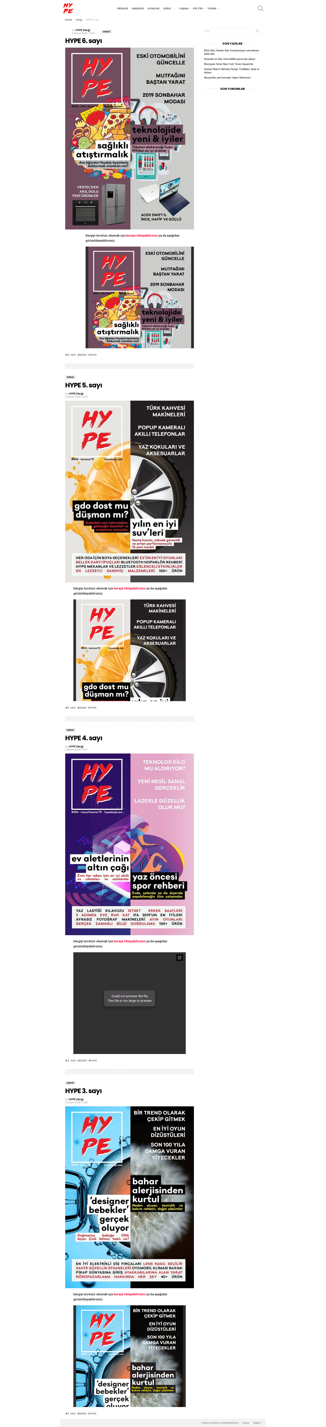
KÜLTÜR (197, 8)
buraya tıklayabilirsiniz (142, 235)
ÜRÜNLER (122, 8)
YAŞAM (183, 8)
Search (257, 31)
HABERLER (138, 8)
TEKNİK (211, 8)
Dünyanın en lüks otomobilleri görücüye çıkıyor (229, 59)
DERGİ (167, 8)
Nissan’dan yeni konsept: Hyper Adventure (227, 77)
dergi (83, 355)
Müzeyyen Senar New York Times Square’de (228, 64)
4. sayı (72, 1060)
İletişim (257, 1423)
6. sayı (72, 355)
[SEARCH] (260, 8)
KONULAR (153, 8)
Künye (245, 1423)
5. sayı (72, 707)
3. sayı (72, 1413)
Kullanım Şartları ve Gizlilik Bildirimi (220, 1423)
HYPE (94, 355)
